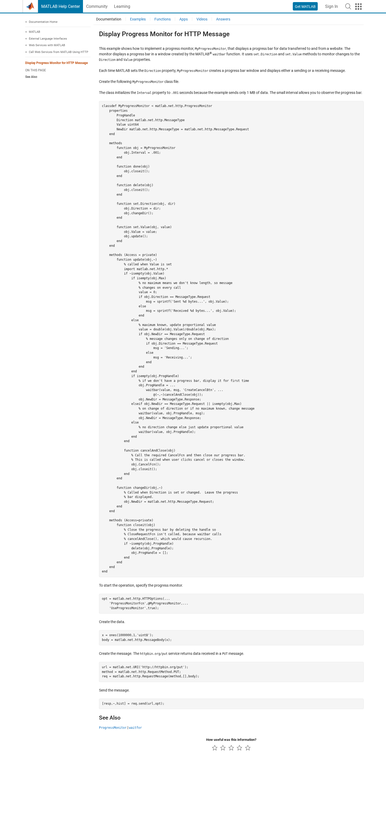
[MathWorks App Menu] (358, 6)
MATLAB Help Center (60, 6)
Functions (162, 19)
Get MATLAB (305, 6)
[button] (348, 6)
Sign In (331, 6)
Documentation (108, 19)
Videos (201, 19)
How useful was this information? (231, 740)
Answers (223, 19)
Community (97, 6)
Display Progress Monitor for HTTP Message (56, 63)
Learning (122, 6)
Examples (138, 19)
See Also (31, 77)
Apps (183, 19)
